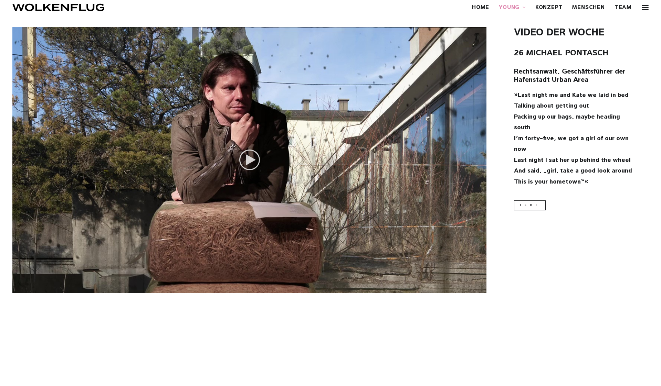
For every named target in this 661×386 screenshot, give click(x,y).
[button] (249, 160)
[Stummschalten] (472, 288)
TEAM (623, 7)
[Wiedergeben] (17, 288)
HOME (480, 7)
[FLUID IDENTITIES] (58, 7)
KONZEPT (549, 7)
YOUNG (509, 7)
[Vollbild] (481, 288)
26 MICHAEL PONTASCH (561, 53)
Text (530, 205)
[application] (249, 160)
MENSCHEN (588, 7)
